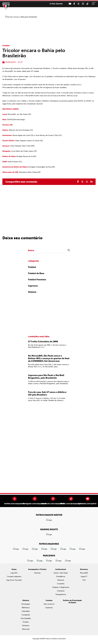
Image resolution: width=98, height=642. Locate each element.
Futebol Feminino (37, 279)
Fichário (26, 622)
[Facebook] (74, 4)
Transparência (60, 594)
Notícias (37, 573)
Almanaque (25, 604)
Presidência (60, 576)
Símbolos (25, 626)
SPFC (6, 6)
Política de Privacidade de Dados (72, 601)
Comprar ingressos (14, 576)
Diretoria (60, 580)
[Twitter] (78, 4)
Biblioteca (26, 608)
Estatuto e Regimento (60, 587)
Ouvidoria (60, 591)
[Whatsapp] (87, 182)
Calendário (26, 611)
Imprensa (49, 608)
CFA (84, 580)
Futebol (6, 45)
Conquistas (26, 615)
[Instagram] (83, 4)
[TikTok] (87, 4)
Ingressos (33, 285)
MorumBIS (84, 573)
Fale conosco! (49, 604)
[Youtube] (70, 4)
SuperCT (84, 576)
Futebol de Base (36, 273)
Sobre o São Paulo (61, 573)
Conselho (60, 584)
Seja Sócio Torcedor (14, 580)
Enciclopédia (26, 618)
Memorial (25, 629)
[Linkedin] (91, 182)
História (32, 292)
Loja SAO (14, 573)
